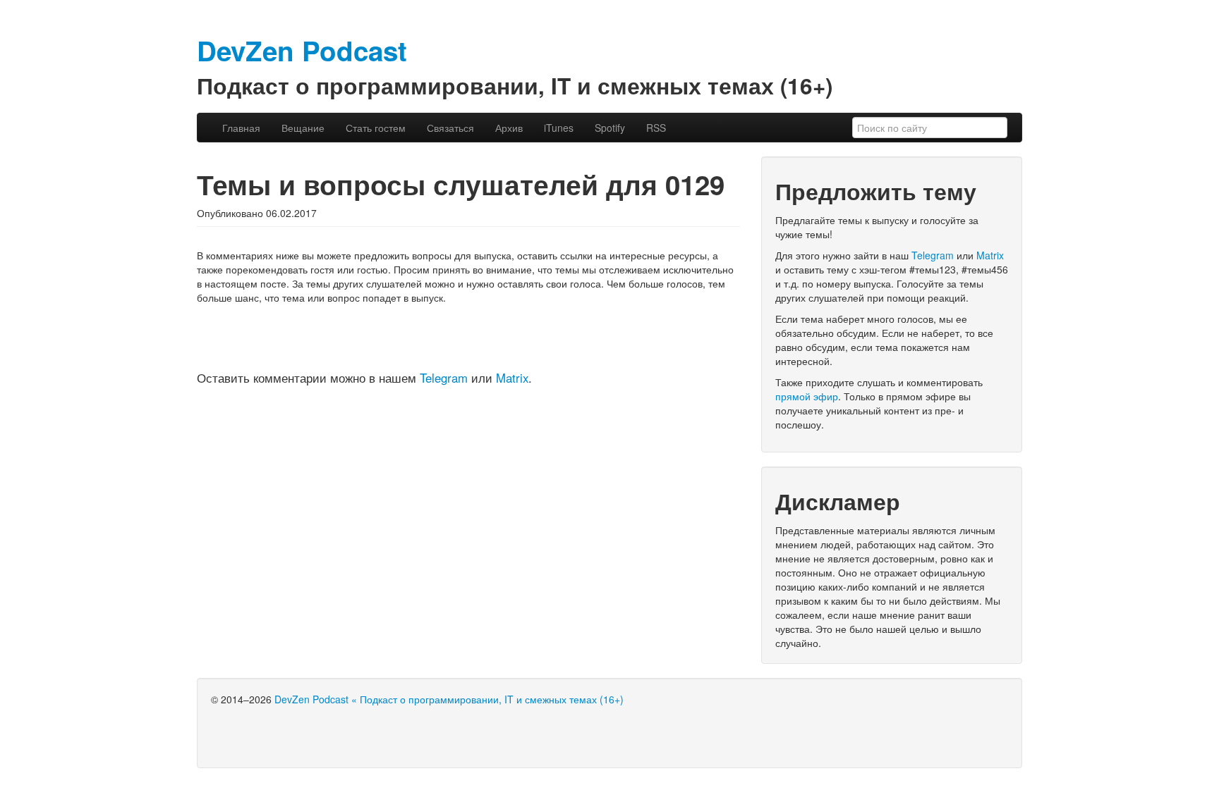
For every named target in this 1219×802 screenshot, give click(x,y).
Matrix (512, 377)
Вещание (303, 128)
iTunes (559, 128)
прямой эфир (806, 396)
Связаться (450, 128)
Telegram (444, 377)
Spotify (610, 128)
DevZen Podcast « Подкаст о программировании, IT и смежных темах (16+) (449, 699)
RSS (656, 128)
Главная (241, 128)
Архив (509, 128)
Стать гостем (376, 128)
